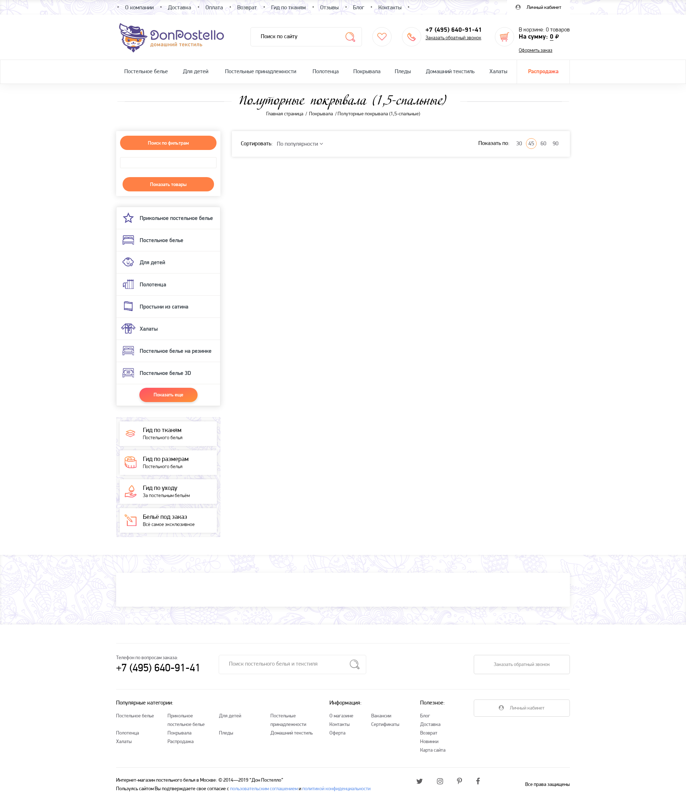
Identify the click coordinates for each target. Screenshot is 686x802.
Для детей (195, 72)
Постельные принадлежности (260, 72)
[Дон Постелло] (171, 37)
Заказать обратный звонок (453, 38)
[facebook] (478, 782)
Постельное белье (146, 72)
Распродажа (543, 72)
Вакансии (381, 716)
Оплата (214, 8)
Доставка (430, 724)
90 (555, 144)
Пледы (403, 72)
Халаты (498, 72)
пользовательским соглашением (264, 789)
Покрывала (367, 72)
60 (543, 144)
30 (519, 144)
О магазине (341, 716)
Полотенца (326, 72)
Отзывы (329, 8)
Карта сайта (433, 750)
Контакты (339, 724)
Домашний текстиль (450, 72)
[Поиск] (350, 36)
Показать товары (168, 184)
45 (531, 144)
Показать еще (168, 394)
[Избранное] (382, 36)
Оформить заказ (535, 50)
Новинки (429, 742)
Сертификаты (385, 724)
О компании (139, 8)
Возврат (428, 733)
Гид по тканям (288, 8)
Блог (425, 716)
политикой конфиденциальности (336, 789)
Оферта (337, 733)
